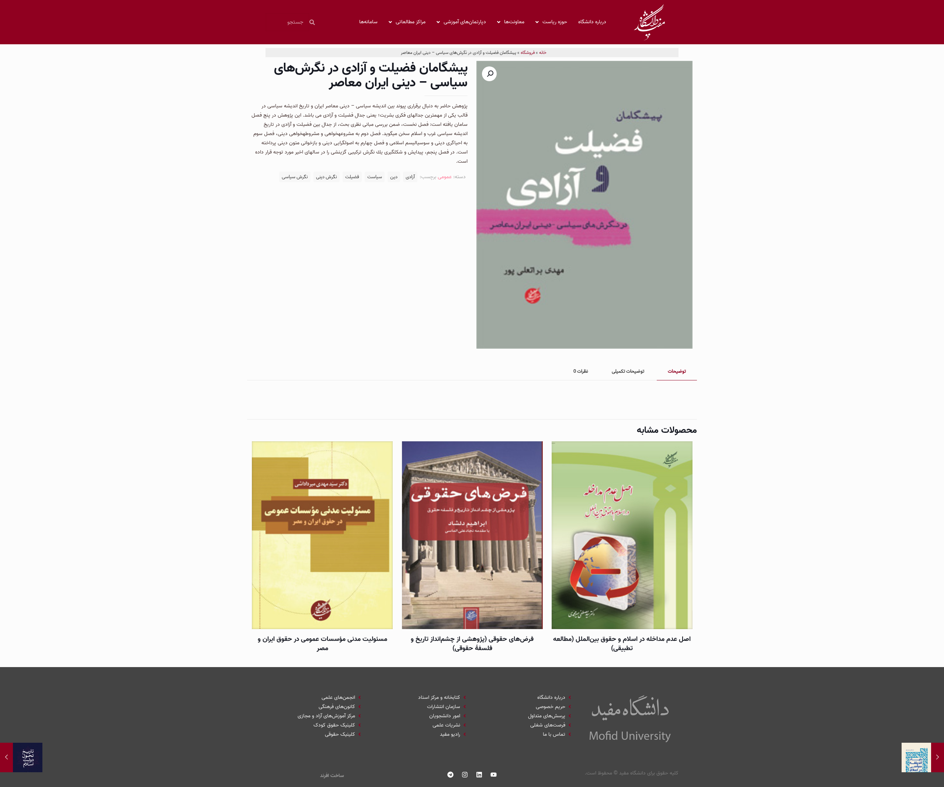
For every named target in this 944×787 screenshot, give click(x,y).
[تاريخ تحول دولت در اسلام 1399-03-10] (21, 757)
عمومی (445, 177)
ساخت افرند (332, 776)
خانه (542, 52)
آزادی (410, 177)
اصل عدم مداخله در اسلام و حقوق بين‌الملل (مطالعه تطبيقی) (622, 644)
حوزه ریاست (554, 22)
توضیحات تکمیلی (628, 371)
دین (394, 177)
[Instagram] (465, 775)
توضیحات (677, 371)
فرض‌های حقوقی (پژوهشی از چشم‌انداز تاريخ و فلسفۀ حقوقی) (472, 644)
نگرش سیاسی (295, 177)
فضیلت (352, 177)
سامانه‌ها (368, 22)
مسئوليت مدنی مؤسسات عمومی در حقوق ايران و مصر (322, 644)
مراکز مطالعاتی (411, 22)
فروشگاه (528, 52)
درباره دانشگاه (592, 22)
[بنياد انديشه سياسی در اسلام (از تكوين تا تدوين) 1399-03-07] (923, 757)
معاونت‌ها (514, 22)
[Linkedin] (479, 775)
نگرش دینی (326, 177)
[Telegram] (450, 775)
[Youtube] (493, 775)
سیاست (374, 177)
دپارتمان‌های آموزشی (465, 22)
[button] (489, 73)
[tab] (677, 371)
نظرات (580, 371)
